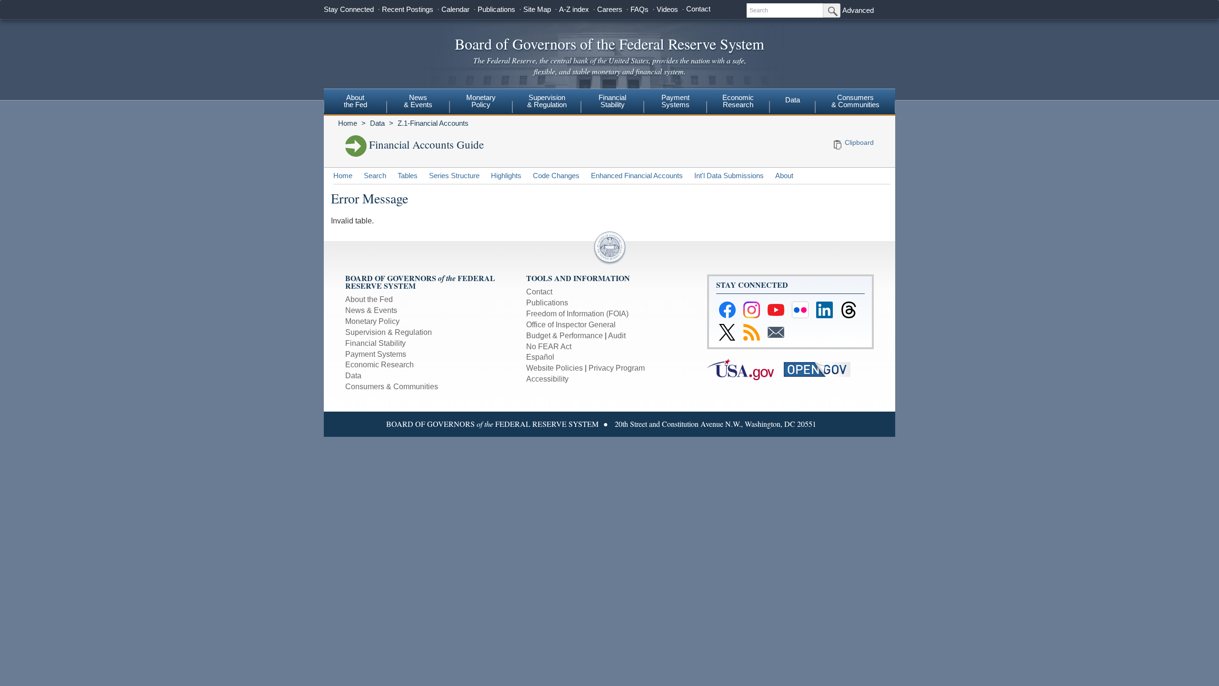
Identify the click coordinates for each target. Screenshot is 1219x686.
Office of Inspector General (571, 325)
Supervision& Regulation (547, 101)
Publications (496, 9)
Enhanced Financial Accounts (637, 176)
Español (540, 357)
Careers (609, 9)
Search (375, 176)
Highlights (506, 176)
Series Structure (454, 176)
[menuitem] (355, 102)
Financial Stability (375, 343)
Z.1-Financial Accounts (433, 123)
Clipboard (859, 142)
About (784, 176)
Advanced (858, 10)
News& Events (418, 101)
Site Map (537, 9)
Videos (667, 9)
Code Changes (556, 176)
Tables (408, 176)
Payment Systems (375, 354)
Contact (698, 9)
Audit (617, 336)
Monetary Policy (372, 321)
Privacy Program (617, 368)
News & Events (371, 310)
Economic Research (379, 365)
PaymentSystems (675, 101)
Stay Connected (349, 9)
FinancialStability (612, 101)
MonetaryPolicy (481, 101)
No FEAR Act (548, 347)
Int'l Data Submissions (729, 176)
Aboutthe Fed (355, 101)
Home (347, 123)
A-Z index (574, 9)
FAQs (639, 9)
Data (792, 100)
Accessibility (547, 379)
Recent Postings (407, 9)
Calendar (455, 9)
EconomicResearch (738, 101)
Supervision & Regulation (388, 332)
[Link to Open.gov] (821, 369)
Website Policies (554, 368)
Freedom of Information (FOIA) (577, 314)
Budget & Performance (564, 336)
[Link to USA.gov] (745, 369)
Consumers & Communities (855, 101)
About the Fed (369, 299)
